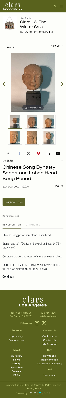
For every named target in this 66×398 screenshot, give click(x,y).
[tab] (12, 225)
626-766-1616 (48, 312)
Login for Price (14, 201)
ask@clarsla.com (48, 316)
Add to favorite (61, 161)
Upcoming (16, 336)
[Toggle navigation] (60, 6)
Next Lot (56, 46)
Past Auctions (16, 340)
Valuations (50, 375)
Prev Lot (10, 47)
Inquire (59, 186)
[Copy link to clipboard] (9, 153)
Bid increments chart (11, 215)
